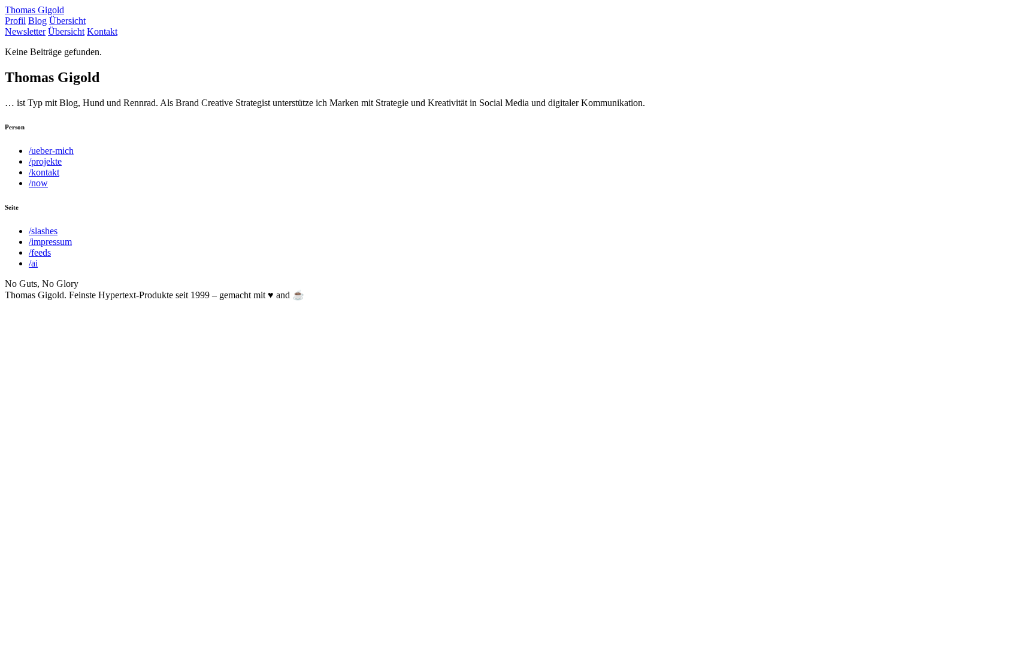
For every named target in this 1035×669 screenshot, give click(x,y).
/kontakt (44, 172)
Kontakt (102, 31)
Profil (15, 21)
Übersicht (67, 21)
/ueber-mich (51, 151)
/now (38, 183)
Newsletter (25, 31)
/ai (33, 263)
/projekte (45, 161)
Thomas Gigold (34, 10)
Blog (37, 21)
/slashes (43, 231)
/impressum (50, 242)
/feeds (40, 252)
